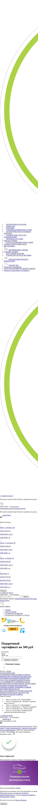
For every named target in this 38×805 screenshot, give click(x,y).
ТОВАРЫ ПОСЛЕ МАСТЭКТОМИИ (18, 255)
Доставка (3, 508)
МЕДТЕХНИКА (9, 246)
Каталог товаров (10, 612)
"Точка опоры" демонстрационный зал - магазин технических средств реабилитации (18, 728)
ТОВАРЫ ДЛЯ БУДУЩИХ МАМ (15, 244)
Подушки (33, 599)
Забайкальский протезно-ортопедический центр (16, 726)
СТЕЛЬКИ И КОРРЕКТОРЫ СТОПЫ (19, 230)
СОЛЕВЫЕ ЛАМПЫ (11, 252)
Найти (26, 596)
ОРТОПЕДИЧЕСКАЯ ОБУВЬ (16, 224)
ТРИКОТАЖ (10, 226)
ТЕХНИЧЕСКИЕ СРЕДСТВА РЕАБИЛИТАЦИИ (15, 236)
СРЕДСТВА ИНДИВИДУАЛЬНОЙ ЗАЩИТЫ (19, 268)
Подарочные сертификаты (12, 267)
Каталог (3, 591)
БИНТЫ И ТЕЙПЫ (10, 241)
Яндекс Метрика (21, 800)
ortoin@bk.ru (6, 515)
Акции (23, 508)
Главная (8, 610)
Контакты (9, 508)
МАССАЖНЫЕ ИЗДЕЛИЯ (15, 253)
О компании (17, 508)
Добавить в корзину (11, 660)
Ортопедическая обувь (22, 599)
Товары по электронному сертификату (17, 270)
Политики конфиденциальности (14, 794)
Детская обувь (4, 600)
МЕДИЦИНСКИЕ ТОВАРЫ (18, 250)
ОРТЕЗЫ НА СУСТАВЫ (14, 239)
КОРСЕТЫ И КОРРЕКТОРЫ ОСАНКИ (19, 242)
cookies (18, 788)
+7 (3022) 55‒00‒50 (6, 496)
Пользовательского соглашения (10, 793)
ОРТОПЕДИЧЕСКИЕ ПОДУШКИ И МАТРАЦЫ (15, 677)
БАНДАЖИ (10, 228)
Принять (4, 804)
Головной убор (14, 265)
